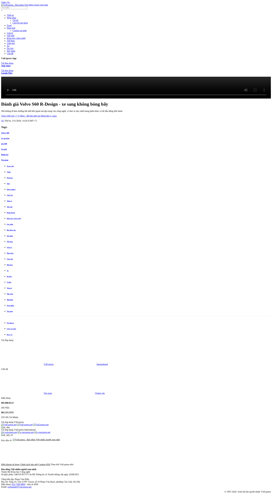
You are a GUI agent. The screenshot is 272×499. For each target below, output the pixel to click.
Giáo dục (11, 43)
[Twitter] (138, 464)
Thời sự (10, 15)
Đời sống (10, 265)
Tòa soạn (48, 393)
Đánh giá (4, 155)
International (102, 364)
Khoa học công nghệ (16, 38)
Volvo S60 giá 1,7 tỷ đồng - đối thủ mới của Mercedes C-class (29, 116)
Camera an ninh (19, 30)
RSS (48, 464)
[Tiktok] (224, 464)
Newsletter (10, 323)
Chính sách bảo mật (29, 464)
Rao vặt (9, 334)
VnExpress (49, 364)
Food (9, 25)
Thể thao (11, 41)
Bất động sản (11, 230)
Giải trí (10, 33)
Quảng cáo (100, 393)
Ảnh (8, 183)
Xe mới (4, 149)
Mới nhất (10, 300)
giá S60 (4, 144)
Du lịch (10, 48)
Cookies (42, 464)
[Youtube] (181, 464)
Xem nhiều (10, 305)
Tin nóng (10, 311)
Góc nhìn (10, 224)
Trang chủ (10, 166)
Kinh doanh (11, 212)
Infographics (11, 189)
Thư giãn (10, 294)
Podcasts (10, 178)
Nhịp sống (11, 18)
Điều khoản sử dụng (10, 464)
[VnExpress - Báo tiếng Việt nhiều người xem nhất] (24, 5)
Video (4, 2)
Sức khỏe (11, 51)
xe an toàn (5, 138)
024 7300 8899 (18, 484)
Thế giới (10, 35)
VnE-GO (10, 195)
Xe (8, 2)
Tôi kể (15, 20)
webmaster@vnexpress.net (19, 487)
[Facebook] (95, 464)
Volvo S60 (5, 133)
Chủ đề (10, 53)
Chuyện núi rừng (20, 23)
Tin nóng (4, 160)
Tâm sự (9, 288)
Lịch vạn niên (11, 329)
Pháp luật (11, 28)
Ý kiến (9, 282)
